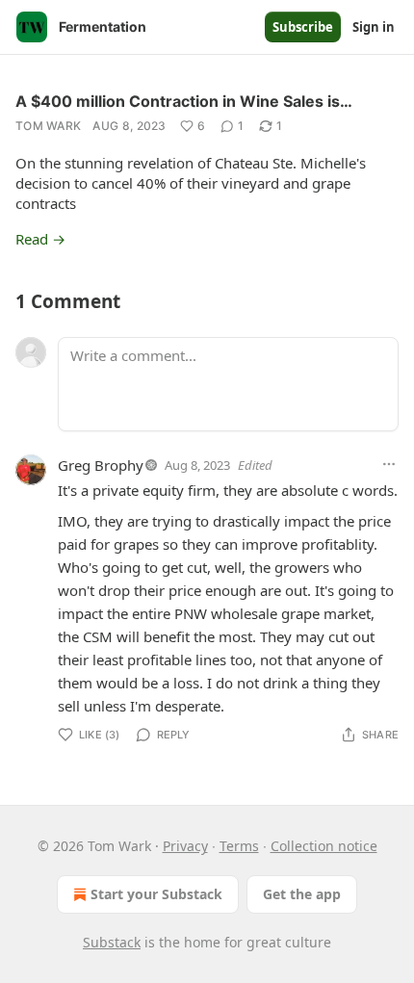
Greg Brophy (100, 465)
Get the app (302, 894)
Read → (40, 238)
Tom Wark (48, 125)
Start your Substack (156, 894)
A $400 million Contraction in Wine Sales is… (183, 101)
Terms (239, 846)
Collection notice (324, 846)
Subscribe (302, 27)
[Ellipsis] (389, 464)
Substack (112, 942)
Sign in (373, 27)
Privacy (185, 846)
